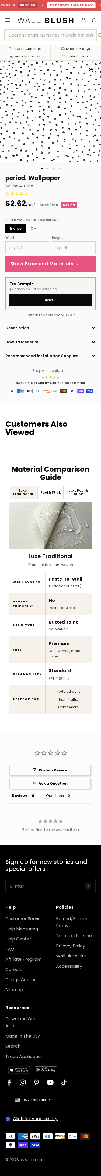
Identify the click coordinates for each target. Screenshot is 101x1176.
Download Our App (20, 1022)
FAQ (9, 949)
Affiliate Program (23, 959)
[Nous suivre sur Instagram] (22, 1082)
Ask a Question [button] (53, 783)
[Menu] (7, 20)
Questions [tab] (55, 795)
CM (33, 228)
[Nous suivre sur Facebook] (9, 1082)
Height (57, 237)
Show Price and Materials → (44, 263)
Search (12, 1046)
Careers (14, 969)
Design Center (20, 980)
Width (10, 237)
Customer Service (24, 919)
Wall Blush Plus (71, 956)
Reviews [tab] (20, 795)
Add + (50, 299)
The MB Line (22, 186)
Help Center (18, 939)
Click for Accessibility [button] (35, 1119)
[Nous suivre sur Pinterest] (36, 1082)
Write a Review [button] (53, 770)
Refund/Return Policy (71, 922)
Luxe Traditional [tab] (23, 492)
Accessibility (69, 966)
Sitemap (14, 990)
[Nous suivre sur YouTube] (50, 1082)
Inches (16, 228)
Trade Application (24, 1056)
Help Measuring (21, 929)
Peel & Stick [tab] (50, 492)
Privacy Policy (70, 946)
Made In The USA (23, 1036)
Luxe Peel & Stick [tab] (78, 492)
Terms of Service (74, 936)
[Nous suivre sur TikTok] (64, 1082)
